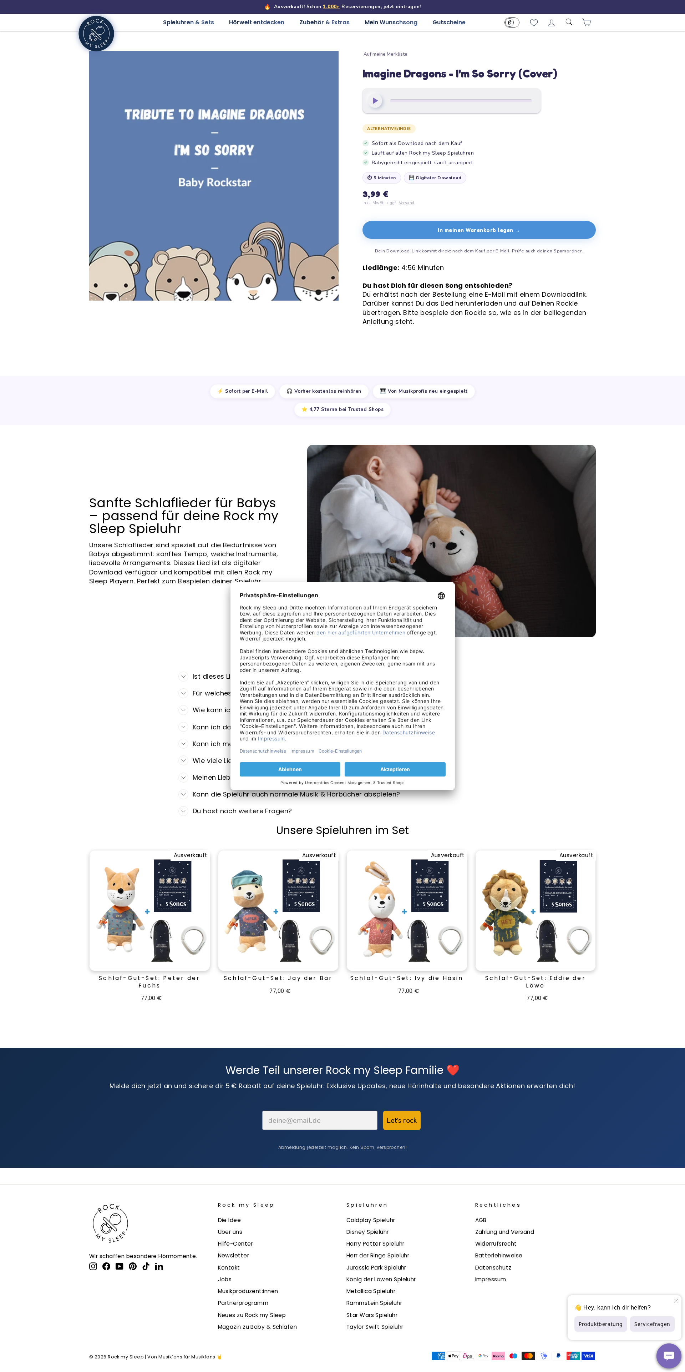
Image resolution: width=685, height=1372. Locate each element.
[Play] (375, 101)
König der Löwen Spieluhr (381, 1279)
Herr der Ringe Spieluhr (377, 1255)
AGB (481, 1220)
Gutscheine (449, 22)
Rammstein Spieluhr (374, 1303)
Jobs (225, 1279)
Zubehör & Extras (324, 22)
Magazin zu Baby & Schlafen (257, 1327)
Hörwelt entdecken (256, 22)
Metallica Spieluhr (370, 1291)
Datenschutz (493, 1267)
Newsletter (233, 1255)
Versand (407, 203)
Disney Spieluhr (367, 1232)
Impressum (490, 1279)
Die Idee (229, 1220)
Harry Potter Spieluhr (375, 1243)
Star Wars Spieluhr (371, 1315)
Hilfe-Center (235, 1243)
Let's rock (402, 1120)
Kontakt (229, 1267)
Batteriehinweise (499, 1255)
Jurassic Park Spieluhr (376, 1267)
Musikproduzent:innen (248, 1291)
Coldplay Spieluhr (370, 1220)
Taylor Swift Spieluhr (374, 1327)
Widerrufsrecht (496, 1243)
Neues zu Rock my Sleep (252, 1315)
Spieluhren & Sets (188, 22)
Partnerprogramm (243, 1303)
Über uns (230, 1232)
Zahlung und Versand (504, 1232)
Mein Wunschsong (391, 22)
